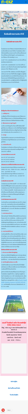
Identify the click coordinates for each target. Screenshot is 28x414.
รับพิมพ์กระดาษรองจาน (10, 282)
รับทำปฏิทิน (17, 282)
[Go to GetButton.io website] (3, 412)
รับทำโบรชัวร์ (20, 280)
